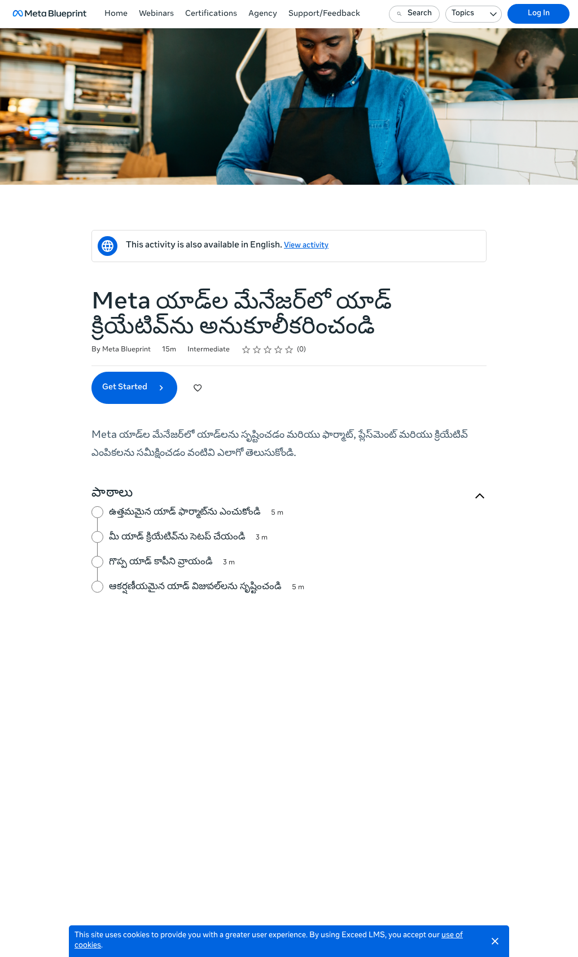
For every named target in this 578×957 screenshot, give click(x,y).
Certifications (211, 14)
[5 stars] (289, 350)
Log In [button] (539, 14)
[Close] (495, 941)
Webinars (156, 14)
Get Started (125, 388)
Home (116, 14)
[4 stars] (278, 350)
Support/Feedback (324, 14)
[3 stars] (267, 350)
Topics (463, 14)
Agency (262, 14)
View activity (306, 246)
